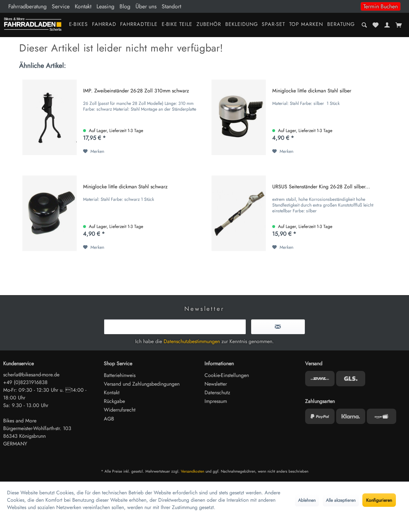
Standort (171, 6)
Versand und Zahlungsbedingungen (142, 384)
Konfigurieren (379, 500)
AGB (109, 418)
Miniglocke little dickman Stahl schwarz (125, 187)
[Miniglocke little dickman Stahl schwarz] (49, 213)
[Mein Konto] (387, 25)
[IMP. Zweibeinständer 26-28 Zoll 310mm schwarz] (49, 117)
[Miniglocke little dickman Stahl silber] (239, 117)
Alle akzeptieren (341, 500)
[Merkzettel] (376, 25)
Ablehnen (307, 500)
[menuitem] (204, 6)
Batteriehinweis (119, 375)
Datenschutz (217, 392)
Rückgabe (114, 401)
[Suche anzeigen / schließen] (364, 25)
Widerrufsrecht (119, 409)
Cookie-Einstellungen (226, 375)
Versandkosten (192, 471)
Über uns (146, 6)
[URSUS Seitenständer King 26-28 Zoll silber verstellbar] (239, 213)
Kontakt (83, 6)
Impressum (215, 401)
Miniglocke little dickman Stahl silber (311, 91)
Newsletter (215, 384)
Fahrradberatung (27, 6)
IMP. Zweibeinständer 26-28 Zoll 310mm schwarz (136, 91)
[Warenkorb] (398, 25)
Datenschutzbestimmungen (192, 341)
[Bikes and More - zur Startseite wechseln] (32, 26)
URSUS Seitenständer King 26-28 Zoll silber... (321, 187)
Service (61, 6)
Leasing (105, 6)
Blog (125, 6)
